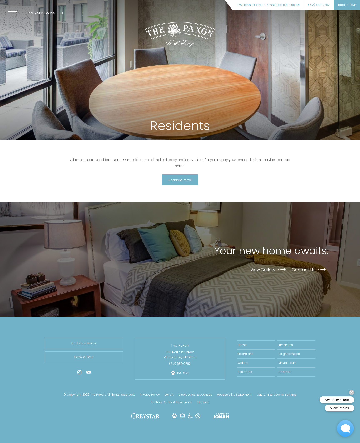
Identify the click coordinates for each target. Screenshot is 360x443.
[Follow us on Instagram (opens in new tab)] (79, 373)
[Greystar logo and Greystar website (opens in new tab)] (145, 418)
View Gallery (263, 270)
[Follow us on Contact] (88, 373)
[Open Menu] (12, 13)
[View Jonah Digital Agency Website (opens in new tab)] (221, 416)
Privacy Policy (150, 394)
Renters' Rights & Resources (171, 402)
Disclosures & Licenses (195, 394)
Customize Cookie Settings (277, 394)
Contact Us (304, 270)
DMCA (169, 394)
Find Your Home (41, 13)
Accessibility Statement (234, 394)
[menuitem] (256, 345)
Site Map (203, 402)
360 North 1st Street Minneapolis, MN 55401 (180, 354)
